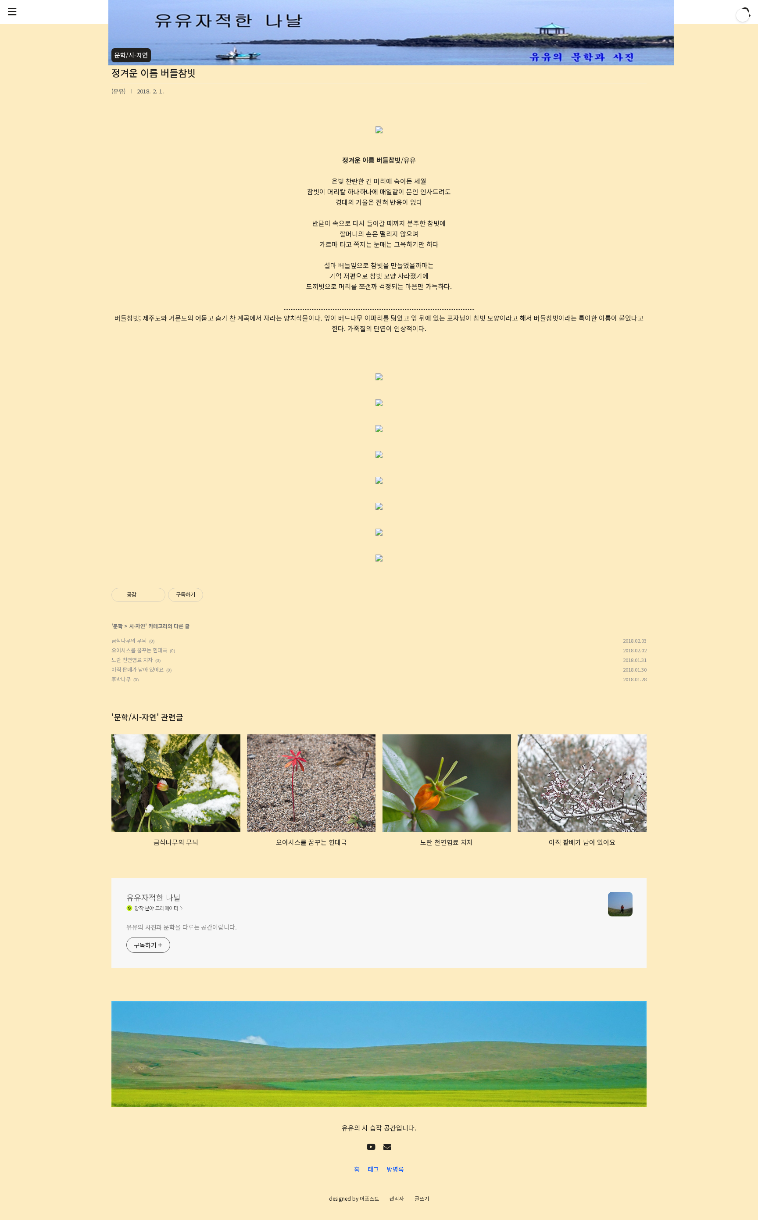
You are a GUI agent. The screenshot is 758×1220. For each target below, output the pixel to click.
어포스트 (369, 1198)
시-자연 (137, 626)
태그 (373, 1169)
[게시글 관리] (155, 594)
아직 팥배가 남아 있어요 (137, 669)
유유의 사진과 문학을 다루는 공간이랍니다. (181, 927)
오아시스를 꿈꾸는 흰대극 (139, 650)
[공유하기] (144, 594)
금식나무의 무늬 (129, 640)
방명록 (395, 1169)
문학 (118, 626)
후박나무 (121, 679)
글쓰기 (422, 1198)
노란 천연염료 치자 (132, 659)
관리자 (397, 1198)
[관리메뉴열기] (742, 15)
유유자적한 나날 (153, 897)
